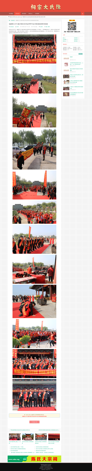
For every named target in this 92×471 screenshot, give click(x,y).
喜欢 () (35, 422)
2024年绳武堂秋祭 (14, 450)
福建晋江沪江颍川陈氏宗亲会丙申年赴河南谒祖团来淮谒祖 (28, 24)
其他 (64, 38)
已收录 (41, 26)
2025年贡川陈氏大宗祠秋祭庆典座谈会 (18, 448)
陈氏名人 (31, 13)
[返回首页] (9, 20)
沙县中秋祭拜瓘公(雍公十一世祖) (17, 446)
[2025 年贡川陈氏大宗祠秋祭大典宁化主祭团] (54, 436)
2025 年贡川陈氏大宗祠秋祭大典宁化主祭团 (44, 448)
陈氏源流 (24, 13)
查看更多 (80, 53)
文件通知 (11, 13)
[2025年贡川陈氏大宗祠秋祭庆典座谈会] (41, 436)
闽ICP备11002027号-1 (46, 469)
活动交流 (17, 13)
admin (17, 26)
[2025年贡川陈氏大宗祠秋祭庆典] (28, 436)
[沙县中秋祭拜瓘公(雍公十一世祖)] (15, 436)
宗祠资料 (37, 13)
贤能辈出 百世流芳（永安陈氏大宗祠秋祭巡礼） (45, 452)
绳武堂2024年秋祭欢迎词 (41, 450)
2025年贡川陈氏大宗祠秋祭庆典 (42, 446)
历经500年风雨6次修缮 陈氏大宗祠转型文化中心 (49, 430)
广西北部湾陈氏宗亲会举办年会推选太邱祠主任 (20, 430)
